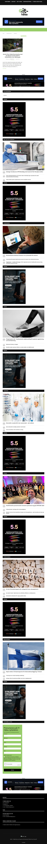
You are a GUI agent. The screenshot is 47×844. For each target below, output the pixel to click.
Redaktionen (12, 59)
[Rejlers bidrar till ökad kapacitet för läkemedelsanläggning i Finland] (23, 656)
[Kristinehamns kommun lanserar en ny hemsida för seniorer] (23, 240)
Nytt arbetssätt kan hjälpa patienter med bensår (15, 426)
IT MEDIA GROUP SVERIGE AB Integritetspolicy (11, 824)
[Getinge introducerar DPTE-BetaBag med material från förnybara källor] (23, 156)
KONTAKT (13, 1)
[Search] (43, 29)
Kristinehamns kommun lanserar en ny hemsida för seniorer (22, 255)
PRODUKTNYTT (9, 33)
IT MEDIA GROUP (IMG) (37, 1)
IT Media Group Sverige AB (32, 839)
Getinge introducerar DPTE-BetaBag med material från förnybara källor (24, 171)
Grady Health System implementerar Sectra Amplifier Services (18, 179)
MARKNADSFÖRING (27, 1)
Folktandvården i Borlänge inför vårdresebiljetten (16, 509)
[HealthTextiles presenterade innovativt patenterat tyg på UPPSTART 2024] (23, 490)
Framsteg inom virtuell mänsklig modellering (15, 675)
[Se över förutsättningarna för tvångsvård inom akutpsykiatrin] (23, 574)
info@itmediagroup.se (10, 807)
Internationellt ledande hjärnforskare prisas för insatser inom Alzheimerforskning (22, 259)
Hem (3, 33)
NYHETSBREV (7, 1)
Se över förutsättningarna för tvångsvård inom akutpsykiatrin (22, 589)
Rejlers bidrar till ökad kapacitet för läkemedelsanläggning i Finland (24, 671)
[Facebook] (20, 3)
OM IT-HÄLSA (19, 1)
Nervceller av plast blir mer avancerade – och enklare (20, 423)
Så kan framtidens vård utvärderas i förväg (14, 429)
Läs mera (4, 68)
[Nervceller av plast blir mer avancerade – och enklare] (23, 407)
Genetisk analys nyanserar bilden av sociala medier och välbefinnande (20, 347)
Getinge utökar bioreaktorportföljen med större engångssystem (19, 678)
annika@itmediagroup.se (10, 816)
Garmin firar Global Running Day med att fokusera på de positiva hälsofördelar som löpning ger (12, 56)
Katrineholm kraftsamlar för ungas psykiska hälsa (16, 595)
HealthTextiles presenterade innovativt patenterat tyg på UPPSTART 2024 (25, 505)
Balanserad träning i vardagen (12, 344)
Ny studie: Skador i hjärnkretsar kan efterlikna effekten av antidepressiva (20, 593)
